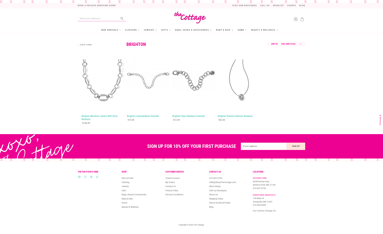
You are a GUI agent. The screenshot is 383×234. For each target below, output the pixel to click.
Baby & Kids (223, 30)
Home (241, 30)
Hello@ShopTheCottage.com (222, 182)
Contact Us (170, 186)
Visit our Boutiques (244, 6)
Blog (302, 6)
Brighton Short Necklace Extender (188, 116)
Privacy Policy (171, 190)
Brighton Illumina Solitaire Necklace (235, 116)
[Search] (122, 18)
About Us (213, 194)
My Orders (170, 182)
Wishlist (278, 6)
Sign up (296, 146)
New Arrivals (110, 30)
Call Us (265, 6)
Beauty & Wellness (263, 30)
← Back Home (85, 45)
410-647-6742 (215, 178)
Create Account (172, 178)
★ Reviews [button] (380, 119)
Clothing (131, 30)
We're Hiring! (215, 186)
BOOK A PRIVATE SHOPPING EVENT (97, 6)
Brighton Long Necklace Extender (143, 116)
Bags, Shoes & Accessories (192, 30)
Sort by (274, 44)
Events (291, 6)
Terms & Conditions (174, 194)
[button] (55, 206)
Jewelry (149, 30)
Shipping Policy (216, 199)
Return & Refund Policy (219, 203)
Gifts (165, 30)
